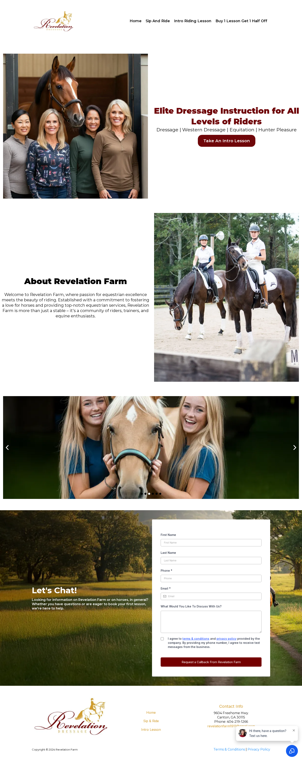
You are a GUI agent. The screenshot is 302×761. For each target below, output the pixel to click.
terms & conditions (195, 638)
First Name (168, 535)
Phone (166, 570)
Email (166, 588)
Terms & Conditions (229, 749)
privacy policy (226, 638)
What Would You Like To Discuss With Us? (191, 606)
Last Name (168, 552)
